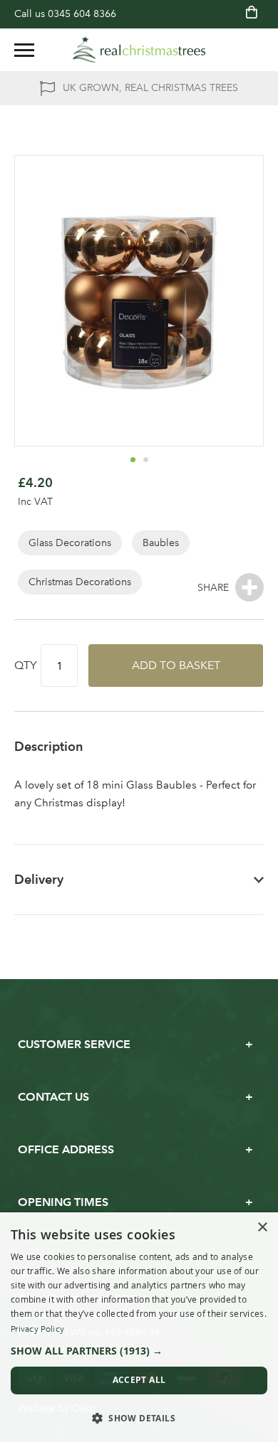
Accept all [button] (139, 1380)
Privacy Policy (37, 1329)
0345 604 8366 (82, 14)
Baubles (161, 543)
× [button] (262, 1227)
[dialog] (139, 1327)
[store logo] (139, 50)
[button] (132, 459)
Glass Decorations (70, 543)
